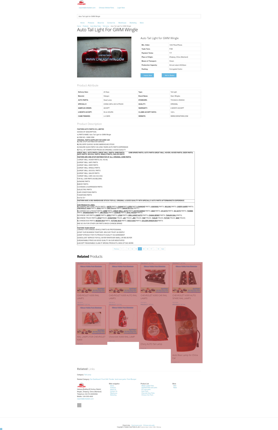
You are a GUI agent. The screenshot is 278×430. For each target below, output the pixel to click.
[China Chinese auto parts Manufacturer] (81, 2)
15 (143, 249)
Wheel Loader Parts (147, 386)
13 (136, 249)
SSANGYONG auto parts (149, 387)
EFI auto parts (146, 389)
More (142, 23)
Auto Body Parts (95, 26)
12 (132, 249)
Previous (116, 249)
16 (147, 249)
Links (150, 427)
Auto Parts (144, 391)
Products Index (144, 427)
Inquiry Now (148, 75)
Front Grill (104, 379)
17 (151, 249)
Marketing (133, 23)
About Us (101, 23)
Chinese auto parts (149, 425)
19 (158, 249)
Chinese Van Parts (147, 395)
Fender (111, 379)
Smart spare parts (137, 425)
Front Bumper (131, 379)
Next (162, 249)
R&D (174, 386)
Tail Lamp (106, 26)
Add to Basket (169, 75)
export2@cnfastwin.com (87, 8)
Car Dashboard (95, 379)
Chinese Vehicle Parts (106, 8)
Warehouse (122, 23)
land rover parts (120, 379)
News (175, 387)
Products (91, 23)
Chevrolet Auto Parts (148, 393)
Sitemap (159, 427)
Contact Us (111, 23)
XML (154, 427)
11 (128, 249)
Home (82, 23)
